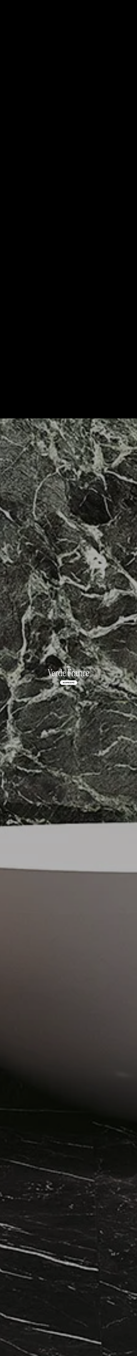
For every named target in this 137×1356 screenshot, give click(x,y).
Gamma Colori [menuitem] (8, 9)
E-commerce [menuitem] (46, 2)
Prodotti (11, 19)
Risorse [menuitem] (131, 9)
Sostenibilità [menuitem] (116, 9)
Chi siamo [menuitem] (100, 9)
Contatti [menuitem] (5, 2)
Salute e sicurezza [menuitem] (31, 2)
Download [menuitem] (16, 2)
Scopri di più (68, 683)
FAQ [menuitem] (58, 2)
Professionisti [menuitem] (43, 9)
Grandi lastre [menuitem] (26, 9)
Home (5, 19)
